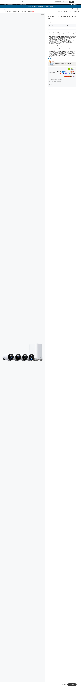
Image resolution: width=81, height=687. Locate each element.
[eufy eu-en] (3, 9)
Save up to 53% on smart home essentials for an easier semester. (40, 6)
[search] (73, 9)
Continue (71, 1)
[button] (75, 1)
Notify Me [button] (72, 684)
